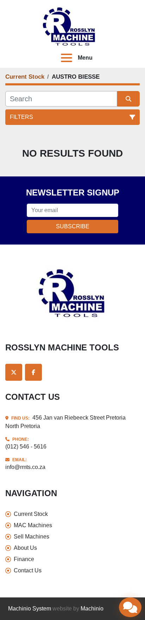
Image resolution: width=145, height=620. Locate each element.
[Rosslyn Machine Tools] (72, 293)
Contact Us (28, 570)
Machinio (92, 609)
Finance (24, 559)
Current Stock (31, 514)
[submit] (128, 99)
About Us (25, 548)
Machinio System (29, 609)
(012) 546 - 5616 (25, 447)
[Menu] (68, 58)
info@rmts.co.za (25, 467)
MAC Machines (33, 525)
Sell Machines (31, 537)
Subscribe (72, 226)
